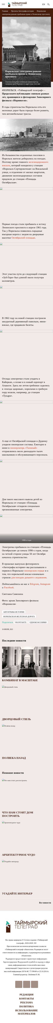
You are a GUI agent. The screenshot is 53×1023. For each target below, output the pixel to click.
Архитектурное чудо (18, 854)
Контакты (26, 998)
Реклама (26, 1002)
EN (43, 4)
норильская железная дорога (19, 617)
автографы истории (13, 612)
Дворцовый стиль (16, 719)
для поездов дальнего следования (28, 577)
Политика (26, 1006)
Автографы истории (26, 11)
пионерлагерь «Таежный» (23, 447)
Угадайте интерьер (17, 893)
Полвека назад (14, 757)
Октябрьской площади (23, 237)
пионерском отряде (34, 570)
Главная (5, 11)
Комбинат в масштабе (20, 680)
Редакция (26, 994)
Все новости (45, 903)
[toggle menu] (3, 4)
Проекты (14, 11)
